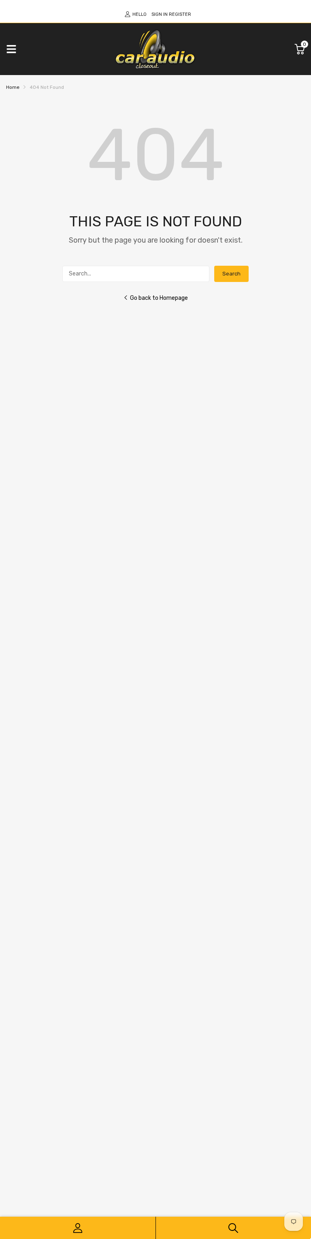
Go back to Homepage (159, 298)
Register (180, 14)
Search (231, 274)
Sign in (159, 14)
